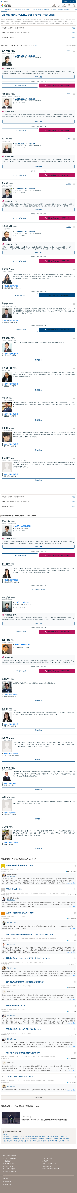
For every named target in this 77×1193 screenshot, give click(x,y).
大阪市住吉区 (66, 1138)
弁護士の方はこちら (69, 1)
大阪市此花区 (23, 1136)
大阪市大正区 (45, 1136)
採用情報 (8, 1184)
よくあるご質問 (10, 1169)
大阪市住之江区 (41, 1141)
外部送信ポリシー (48, 1166)
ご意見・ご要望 (47, 1158)
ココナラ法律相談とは (12, 1158)
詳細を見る (38, 360)
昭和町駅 (6, 446)
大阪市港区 (38, 1136)
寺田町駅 (6, 696)
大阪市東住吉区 (7, 1141)
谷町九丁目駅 (19, 604)
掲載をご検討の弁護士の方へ (52, 1169)
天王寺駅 (6, 356)
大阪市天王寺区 (25, 526)
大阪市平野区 (50, 1141)
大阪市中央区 (25, 602)
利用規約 (45, 1161)
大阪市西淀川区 (7, 1138)
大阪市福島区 (15, 1136)
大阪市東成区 (25, 1138)
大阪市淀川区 (24, 1141)
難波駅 (6, 785)
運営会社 (8, 1182)
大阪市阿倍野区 (20, 56)
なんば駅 (6, 814)
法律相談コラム (10, 1163)
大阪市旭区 (41, 1138)
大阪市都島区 (6, 1136)
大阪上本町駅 (8, 582)
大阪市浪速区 (13, 783)
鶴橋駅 (6, 844)
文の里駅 (7, 322)
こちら (35, 45)
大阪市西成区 (16, 1141)
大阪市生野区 (33, 1138)
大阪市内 (5, 1134)
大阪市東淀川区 (17, 1138)
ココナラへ (5, 1)
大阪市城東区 (49, 1138)
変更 (73, 28)
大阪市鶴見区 (32, 1141)
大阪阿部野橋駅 (9, 288)
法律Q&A (8, 1161)
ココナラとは (9, 1166)
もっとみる (38, 1097)
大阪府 (6, 286)
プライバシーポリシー (50, 1163)
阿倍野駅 (6, 386)
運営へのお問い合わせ (12, 1171)
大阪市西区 (31, 1136)
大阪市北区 (58, 1141)
